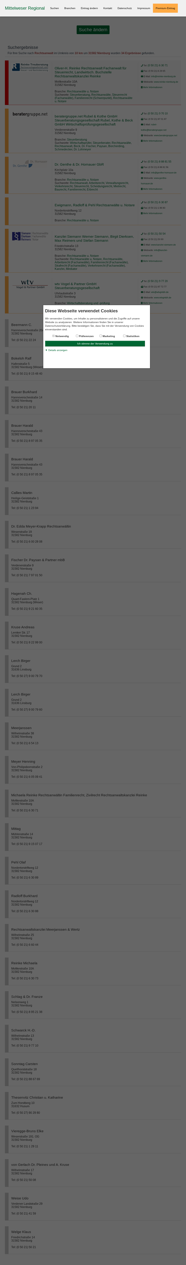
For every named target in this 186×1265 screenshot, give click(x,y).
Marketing (108, 336)
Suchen (54, 8)
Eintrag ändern (89, 8)
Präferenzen (86, 336)
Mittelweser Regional (25, 8)
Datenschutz (125, 8)
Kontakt (107, 8)
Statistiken (133, 336)
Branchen (69, 8)
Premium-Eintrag (165, 8)
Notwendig (62, 336)
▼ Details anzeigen (56, 350)
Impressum (143, 8)
